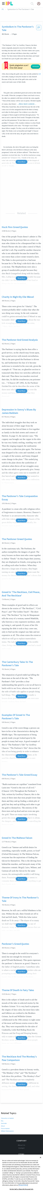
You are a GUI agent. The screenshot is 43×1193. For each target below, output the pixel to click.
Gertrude (4, 1123)
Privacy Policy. (23, 1185)
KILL (2, 1121)
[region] (21, 1174)
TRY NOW (35, 66)
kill (40, 74)
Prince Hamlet (5, 1128)
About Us (21, 1145)
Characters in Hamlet (7, 1118)
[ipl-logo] (9, 5)
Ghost (3, 1126)
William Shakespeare (7, 1131)
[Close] (40, 1157)
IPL (3, 9)
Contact (21, 1148)
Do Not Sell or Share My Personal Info (21, 1189)
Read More (21, 278)
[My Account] (39, 4)
